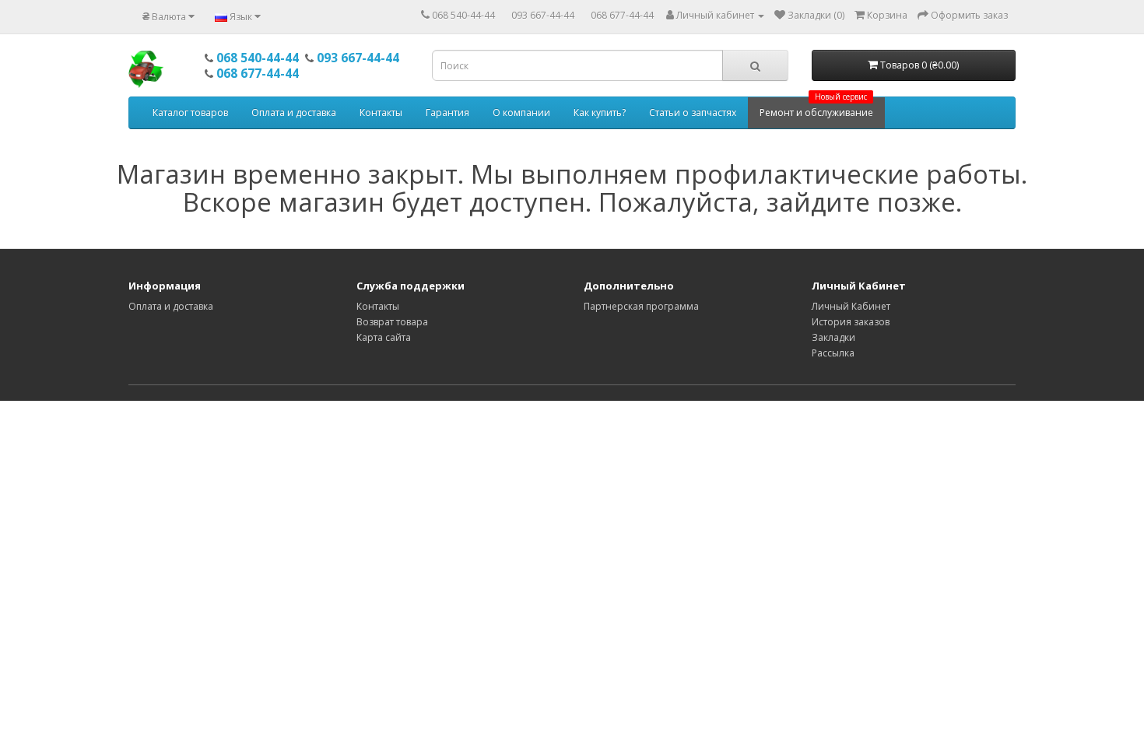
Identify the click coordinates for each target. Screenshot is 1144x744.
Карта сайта (383, 337)
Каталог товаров (190, 112)
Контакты (381, 112)
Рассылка (833, 353)
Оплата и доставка (293, 112)
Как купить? (600, 112)
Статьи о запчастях (692, 112)
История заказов (851, 321)
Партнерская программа (641, 306)
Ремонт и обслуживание (816, 108)
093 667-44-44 (542, 15)
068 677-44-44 (622, 15)
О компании (521, 112)
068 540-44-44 (463, 15)
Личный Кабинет (851, 306)
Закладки (833, 337)
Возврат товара (392, 321)
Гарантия (447, 112)
